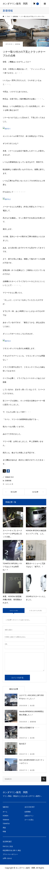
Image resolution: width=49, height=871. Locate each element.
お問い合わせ (7, 858)
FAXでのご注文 (8, 846)
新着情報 (17, 44)
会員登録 (27, 812)
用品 (4, 828)
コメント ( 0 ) (14, 610)
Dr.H (12, 477)
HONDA (5, 816)
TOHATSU (6, 823)
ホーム (5, 812)
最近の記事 (13, 689)
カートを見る (29, 820)
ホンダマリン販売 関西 (15, 3)
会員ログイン (29, 816)
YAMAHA (6, 820)
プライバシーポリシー (10, 854)
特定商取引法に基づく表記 (12, 850)
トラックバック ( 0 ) (35, 610)
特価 (4, 831)
